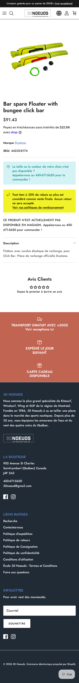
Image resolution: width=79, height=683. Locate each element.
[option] (39, 59)
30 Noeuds (19, 664)
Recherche (10, 521)
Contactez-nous (13, 527)
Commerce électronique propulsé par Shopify (51, 664)
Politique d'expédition (17, 534)
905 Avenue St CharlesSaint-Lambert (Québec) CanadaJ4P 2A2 (24, 468)
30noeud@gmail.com (17, 486)
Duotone (20, 143)
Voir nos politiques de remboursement (38, 207)
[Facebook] (5, 496)
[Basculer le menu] (4, 13)
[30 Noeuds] (38, 13)
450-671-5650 (12, 481)
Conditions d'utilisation (18, 559)
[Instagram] (13, 496)
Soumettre (17, 623)
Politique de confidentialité (21, 553)
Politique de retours (16, 540)
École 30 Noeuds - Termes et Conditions (30, 566)
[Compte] (65, 13)
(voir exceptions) (64, 3)
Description (11, 243)
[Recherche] (13, 13)
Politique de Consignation (20, 546)
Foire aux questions (16, 572)
